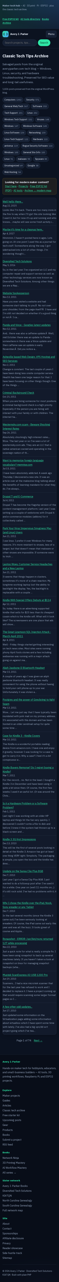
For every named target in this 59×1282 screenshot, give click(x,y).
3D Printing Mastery (14, 1162)
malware (24, 159)
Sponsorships (10, 1233)
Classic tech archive (14, 1110)
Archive (7, 22)
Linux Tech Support (16, 139)
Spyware (41, 159)
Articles (7, 1105)
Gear (5, 1124)
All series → (9, 1172)
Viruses (43, 119)
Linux (32, 112)
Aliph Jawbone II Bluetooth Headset (24, 667)
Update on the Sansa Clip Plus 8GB (23, 871)
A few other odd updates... (17, 1006)
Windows (11, 126)
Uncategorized (13, 165)
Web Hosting (12, 172)
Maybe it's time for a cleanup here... (23, 229)
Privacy (7, 1243)
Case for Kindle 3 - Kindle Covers (21, 735)
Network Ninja (11, 1157)
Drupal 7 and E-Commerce (18, 496)
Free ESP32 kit (11, 19)
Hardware (40, 139)
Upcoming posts (12, 1120)
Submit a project (12, 1139)
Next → (38, 1040)
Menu (51, 34)
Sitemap (7, 1257)
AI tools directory (30, 19)
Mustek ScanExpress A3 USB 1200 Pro (25, 974)
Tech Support (13, 112)
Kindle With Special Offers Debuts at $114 (27, 600)
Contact (7, 1228)
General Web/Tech (16, 106)
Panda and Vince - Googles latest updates (27, 325)
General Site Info (34, 152)
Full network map (13, 1210)
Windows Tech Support (18, 119)
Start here (11, 186)
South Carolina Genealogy (17, 1205)
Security (32, 99)
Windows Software (35, 126)
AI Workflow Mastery (15, 1167)
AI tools (18, 190)
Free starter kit (11, 1115)
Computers (12, 99)
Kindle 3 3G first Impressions (19, 839)
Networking (37, 132)
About (6, 1223)
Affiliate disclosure (13, 1238)
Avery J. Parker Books (15, 1185)
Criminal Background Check (18, 392)
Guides (6, 1100)
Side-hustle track (12, 1253)
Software (40, 106)
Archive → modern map (38, 190)
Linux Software (14, 132)
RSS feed (8, 1144)
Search (44, 42)
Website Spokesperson (16, 293)
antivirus (11, 145)
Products (8, 1130)
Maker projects (11, 1095)
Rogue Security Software (37, 145)
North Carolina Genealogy (17, 1200)
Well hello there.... (13, 201)
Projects (23, 186)
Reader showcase (13, 1248)
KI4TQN (7, 1195)
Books (45, 19)
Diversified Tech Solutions (17, 261)
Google (33, 165)
